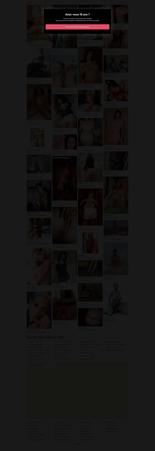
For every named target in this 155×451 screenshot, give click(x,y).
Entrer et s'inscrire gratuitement (77, 27)
